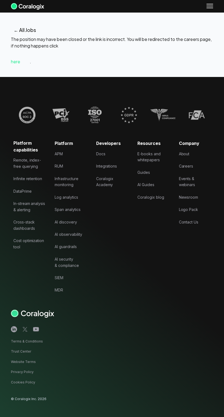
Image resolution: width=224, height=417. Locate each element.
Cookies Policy (23, 382)
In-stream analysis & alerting (29, 206)
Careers (186, 166)
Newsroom (188, 197)
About (184, 153)
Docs (100, 153)
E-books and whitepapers (148, 156)
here (15, 61)
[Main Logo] (27, 6)
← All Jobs (25, 30)
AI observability (68, 234)
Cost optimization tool (28, 243)
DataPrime (22, 191)
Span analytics (67, 209)
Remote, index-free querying (27, 163)
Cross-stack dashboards (24, 225)
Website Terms (23, 362)
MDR (59, 290)
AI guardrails (65, 246)
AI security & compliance (67, 262)
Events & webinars (187, 181)
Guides (143, 172)
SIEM (59, 277)
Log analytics (66, 197)
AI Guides (145, 184)
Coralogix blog (150, 197)
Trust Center (21, 351)
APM (59, 153)
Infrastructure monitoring (66, 181)
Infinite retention (27, 178)
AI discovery (66, 222)
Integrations (106, 166)
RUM (59, 166)
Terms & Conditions (27, 341)
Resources (149, 143)
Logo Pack (188, 209)
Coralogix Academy (105, 181)
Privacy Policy (22, 372)
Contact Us (189, 222)
